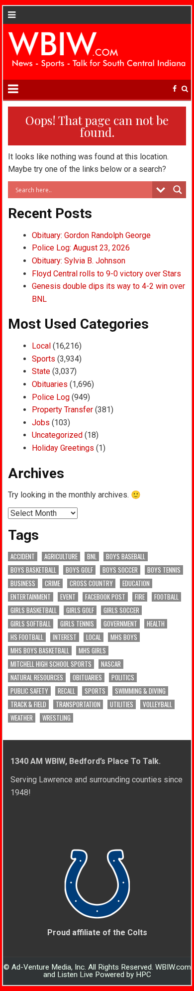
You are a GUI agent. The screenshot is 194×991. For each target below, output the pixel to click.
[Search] (185, 89)
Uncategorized (57, 435)
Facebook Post (105, 597)
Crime (52, 583)
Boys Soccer (120, 570)
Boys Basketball (33, 570)
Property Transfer (62, 409)
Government (120, 623)
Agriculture (61, 556)
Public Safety (29, 691)
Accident (22, 556)
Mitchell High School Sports (51, 664)
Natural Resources (36, 677)
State (41, 371)
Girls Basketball (33, 610)
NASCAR (111, 664)
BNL (92, 556)
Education (136, 583)
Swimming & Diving (140, 691)
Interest (65, 637)
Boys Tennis (164, 570)
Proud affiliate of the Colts (97, 932)
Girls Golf (80, 610)
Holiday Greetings (63, 448)
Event (68, 597)
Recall (66, 691)
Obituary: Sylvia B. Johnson (78, 260)
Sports (43, 359)
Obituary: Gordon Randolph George (91, 235)
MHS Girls (92, 650)
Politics (122, 677)
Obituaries (50, 384)
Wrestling (56, 718)
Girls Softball (30, 623)
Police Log (51, 397)
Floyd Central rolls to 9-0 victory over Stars (106, 273)
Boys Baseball (125, 556)
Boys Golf (79, 570)
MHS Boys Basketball (39, 650)
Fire (140, 597)
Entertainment (30, 597)
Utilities (121, 704)
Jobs (41, 422)
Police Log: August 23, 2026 (81, 247)
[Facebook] (175, 89)
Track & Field (28, 704)
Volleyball (157, 704)
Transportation (78, 704)
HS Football (26, 637)
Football (166, 597)
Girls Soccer (121, 610)
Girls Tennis (77, 623)
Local (41, 346)
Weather (21, 718)
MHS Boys (123, 637)
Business (22, 583)
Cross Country (91, 583)
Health (156, 623)
